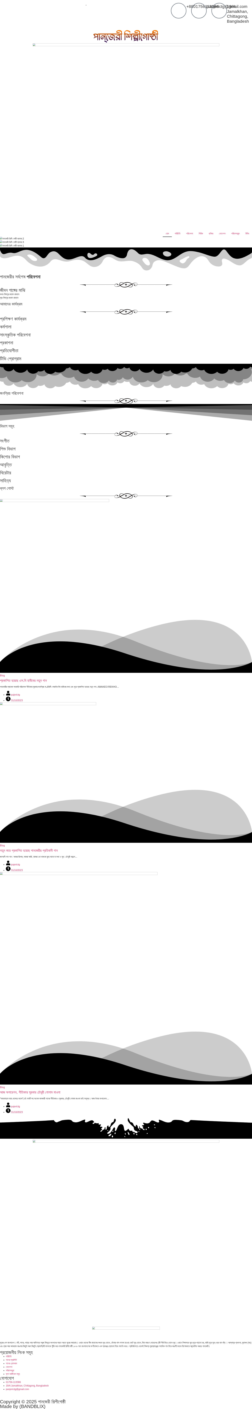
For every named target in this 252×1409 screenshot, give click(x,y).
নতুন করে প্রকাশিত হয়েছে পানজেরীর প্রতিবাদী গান (29, 850)
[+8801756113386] (178, 10)
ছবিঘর (211, 233)
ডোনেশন (222, 233)
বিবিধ (247, 233)
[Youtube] (27, 1394)
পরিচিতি (177, 233)
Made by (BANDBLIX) (23, 1406)
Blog (2, 675)
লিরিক (201, 233)
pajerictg (15, 694)
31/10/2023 (16, 700)
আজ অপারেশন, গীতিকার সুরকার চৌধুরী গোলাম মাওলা (30, 1092)
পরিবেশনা (189, 233)
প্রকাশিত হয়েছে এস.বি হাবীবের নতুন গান (23, 680)
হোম (167, 233)
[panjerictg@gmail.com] (199, 10)
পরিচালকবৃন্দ (235, 233)
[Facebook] (3, 1394)
